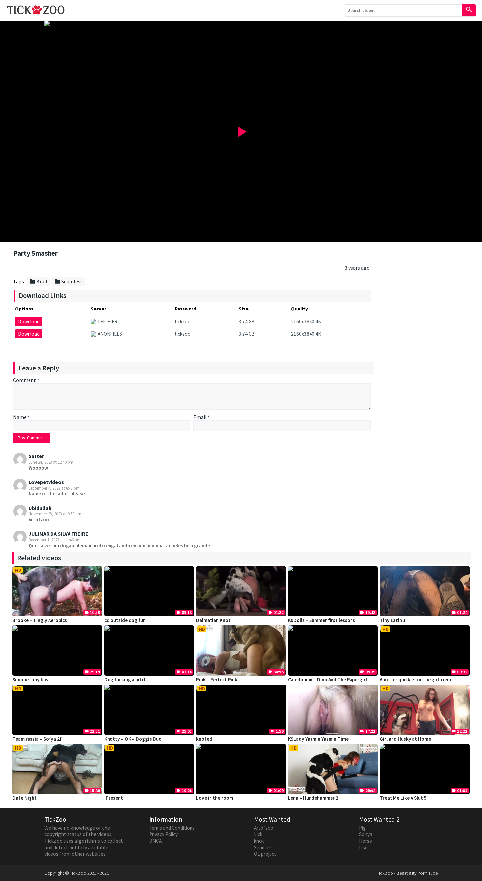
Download (29, 321)
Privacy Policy (163, 834)
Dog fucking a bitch (125, 679)
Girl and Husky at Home (405, 739)
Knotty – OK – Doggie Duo (133, 739)
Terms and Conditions (172, 828)
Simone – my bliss (31, 679)
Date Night (24, 798)
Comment (26, 380)
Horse (365, 841)
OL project (265, 854)
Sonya (365, 834)
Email (201, 417)
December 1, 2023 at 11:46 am (55, 539)
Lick (258, 834)
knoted (204, 739)
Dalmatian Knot (213, 620)
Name (21, 417)
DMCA (155, 841)
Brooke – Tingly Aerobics (39, 620)
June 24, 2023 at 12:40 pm (51, 462)
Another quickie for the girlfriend (416, 679)
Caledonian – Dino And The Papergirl (327, 679)
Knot (38, 281)
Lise (363, 847)
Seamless (68, 281)
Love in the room (214, 798)
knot (259, 841)
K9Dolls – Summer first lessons (321, 620)
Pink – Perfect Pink (216, 679)
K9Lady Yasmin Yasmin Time (318, 739)
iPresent (113, 798)
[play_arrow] (241, 23)
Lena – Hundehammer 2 (313, 798)
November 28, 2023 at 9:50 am (55, 513)
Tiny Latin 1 (393, 620)
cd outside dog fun (125, 620)
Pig (362, 828)
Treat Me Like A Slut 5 (403, 798)
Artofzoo (263, 828)
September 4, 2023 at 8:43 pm (54, 488)
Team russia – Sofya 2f (37, 739)
